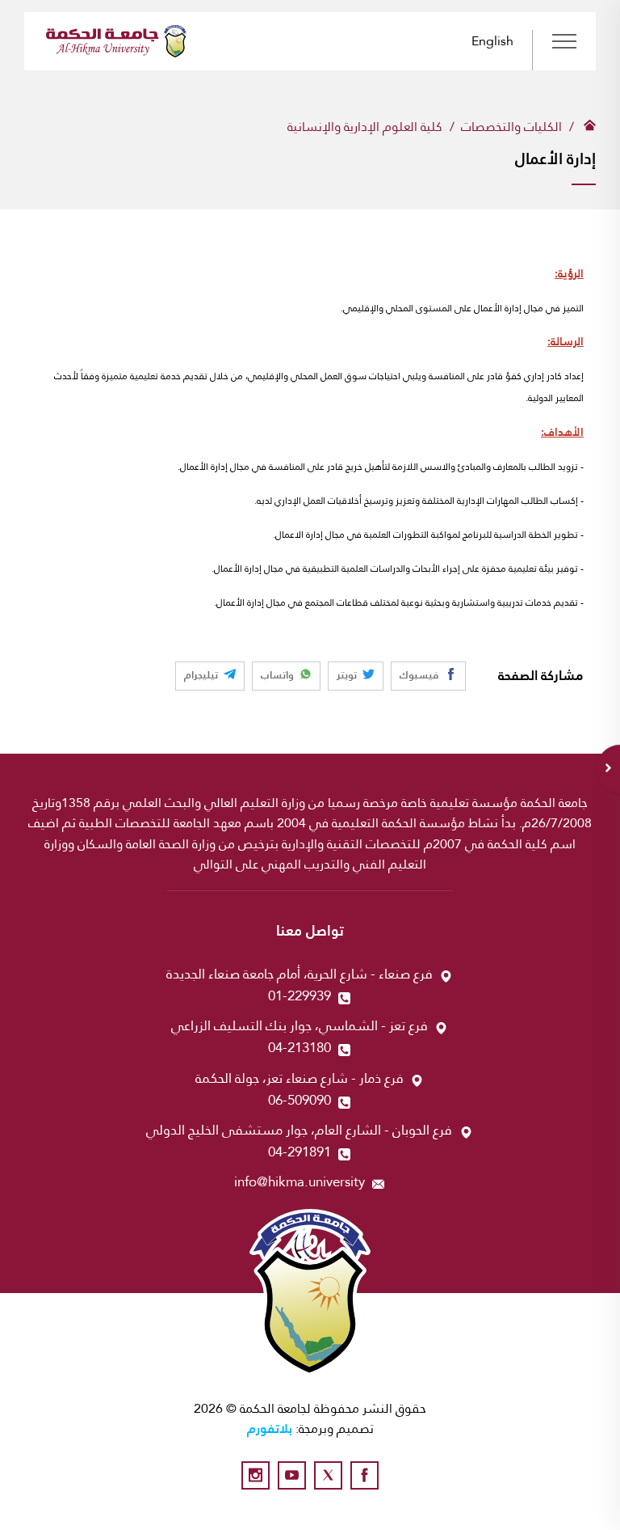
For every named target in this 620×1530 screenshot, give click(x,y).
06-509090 (299, 1100)
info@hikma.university (299, 1182)
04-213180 (299, 1048)
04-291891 (299, 1152)
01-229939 (299, 996)
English (492, 41)
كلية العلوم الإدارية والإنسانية (364, 126)
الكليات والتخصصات (511, 126)
